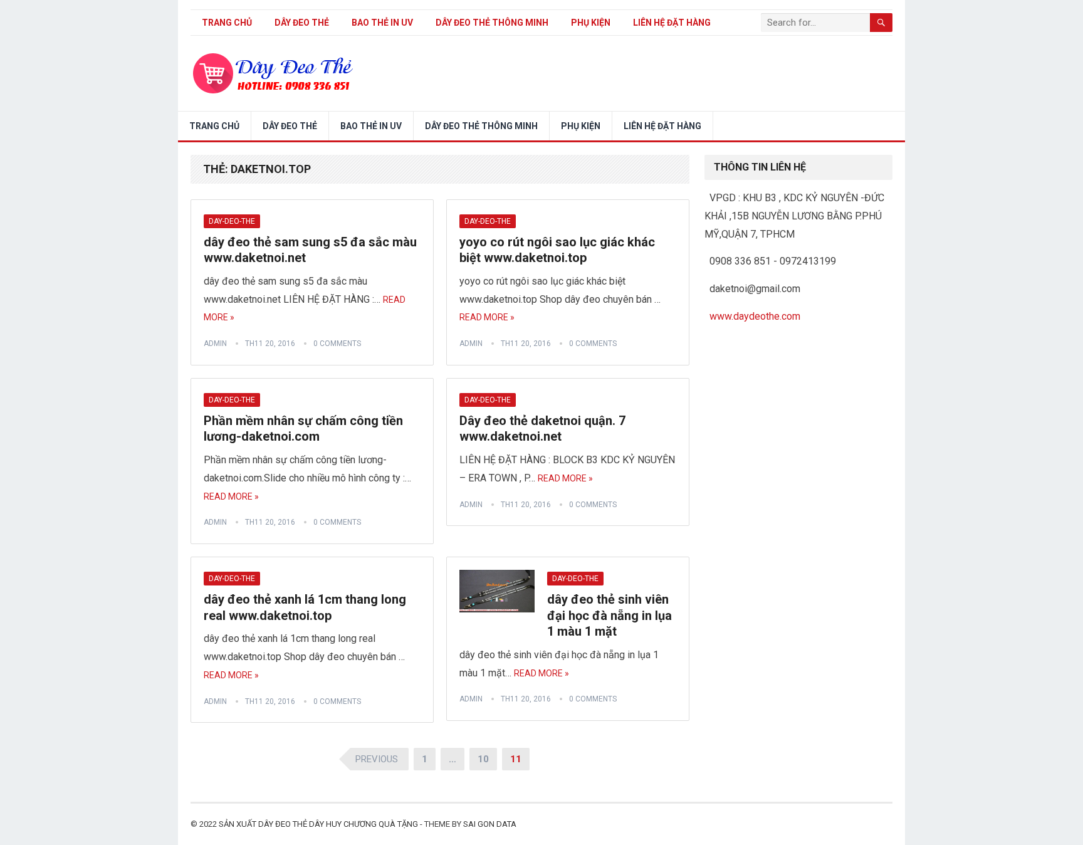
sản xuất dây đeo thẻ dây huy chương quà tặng (318, 824)
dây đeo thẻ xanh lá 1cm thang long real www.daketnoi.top (305, 607)
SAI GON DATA (489, 824)
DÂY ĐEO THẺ (302, 23)
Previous (376, 759)
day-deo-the (232, 221)
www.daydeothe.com (754, 316)
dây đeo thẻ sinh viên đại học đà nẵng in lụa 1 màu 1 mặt (609, 615)
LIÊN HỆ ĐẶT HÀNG (672, 23)
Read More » (487, 317)
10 (483, 759)
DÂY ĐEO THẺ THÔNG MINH (492, 23)
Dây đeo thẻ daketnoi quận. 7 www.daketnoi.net (542, 428)
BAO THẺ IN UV (382, 23)
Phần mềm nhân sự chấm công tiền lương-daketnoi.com (303, 428)
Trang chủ (227, 23)
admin (215, 343)
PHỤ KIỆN (590, 23)
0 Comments (337, 343)
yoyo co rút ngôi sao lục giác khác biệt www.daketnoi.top (557, 250)
